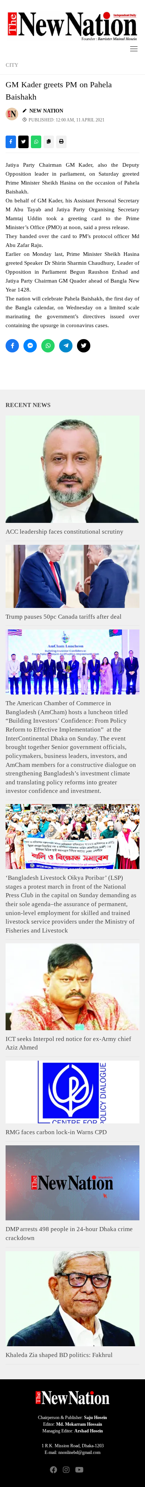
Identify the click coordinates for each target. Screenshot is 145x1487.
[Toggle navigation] (133, 48)
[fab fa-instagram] (66, 1470)
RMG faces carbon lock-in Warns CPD (56, 1132)
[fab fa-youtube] (79, 1470)
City (12, 65)
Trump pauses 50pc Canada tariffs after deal (64, 616)
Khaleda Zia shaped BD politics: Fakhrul (59, 1355)
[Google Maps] (91, 1470)
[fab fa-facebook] (53, 1470)
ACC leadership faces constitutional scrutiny (64, 531)
